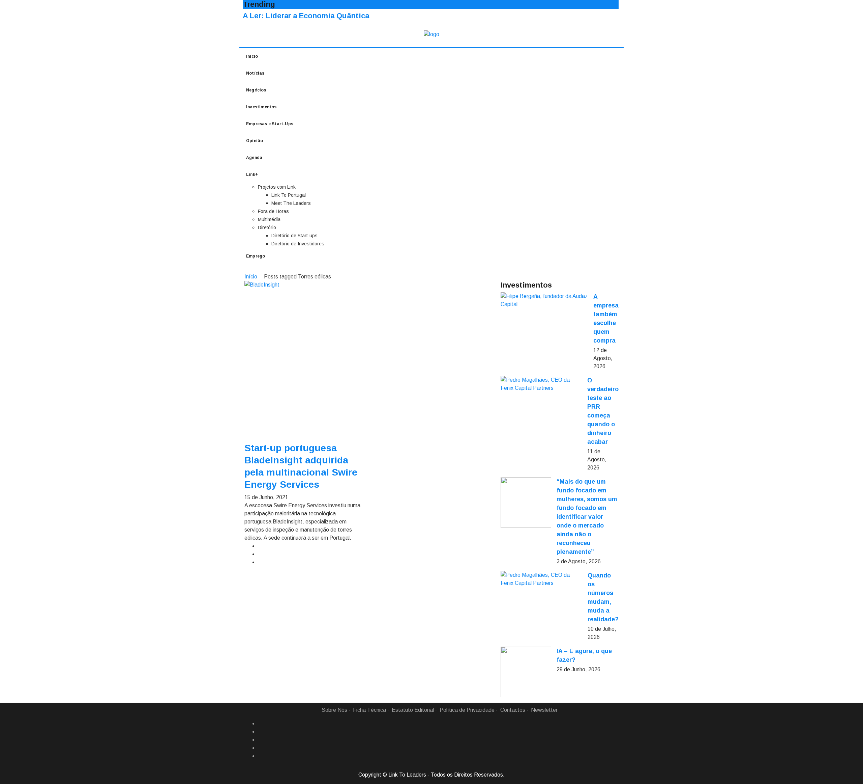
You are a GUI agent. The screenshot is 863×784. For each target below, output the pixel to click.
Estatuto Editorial (413, 710)
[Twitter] (261, 739)
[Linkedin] (261, 731)
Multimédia (269, 219)
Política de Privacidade (467, 710)
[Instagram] (261, 748)
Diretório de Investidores (297, 243)
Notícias (255, 73)
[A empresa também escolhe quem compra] (544, 300)
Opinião (254, 140)
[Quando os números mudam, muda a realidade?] (541, 579)
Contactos (512, 710)
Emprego (255, 256)
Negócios (256, 90)
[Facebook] (261, 723)
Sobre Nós (334, 710)
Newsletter (544, 710)
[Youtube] (261, 756)
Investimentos (261, 107)
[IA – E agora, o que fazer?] (526, 672)
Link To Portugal (288, 195)
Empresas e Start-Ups (269, 123)
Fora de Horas (273, 211)
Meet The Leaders (291, 203)
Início (252, 56)
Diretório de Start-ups (294, 235)
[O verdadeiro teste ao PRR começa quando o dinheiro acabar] (541, 384)
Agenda (254, 157)
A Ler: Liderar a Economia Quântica (306, 15)
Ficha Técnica (369, 710)
